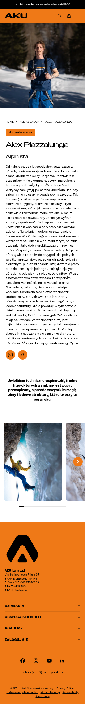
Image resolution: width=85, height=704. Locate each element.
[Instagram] (10, 355)
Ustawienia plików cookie (22, 692)
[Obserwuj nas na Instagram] (36, 660)
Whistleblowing (50, 692)
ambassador (29, 121)
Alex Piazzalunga (58, 121)
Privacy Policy (65, 688)
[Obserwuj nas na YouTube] (49, 660)
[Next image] (78, 461)
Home (10, 121)
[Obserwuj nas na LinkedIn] (62, 660)
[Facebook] (22, 355)
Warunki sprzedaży (41, 688)
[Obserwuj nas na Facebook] (23, 660)
